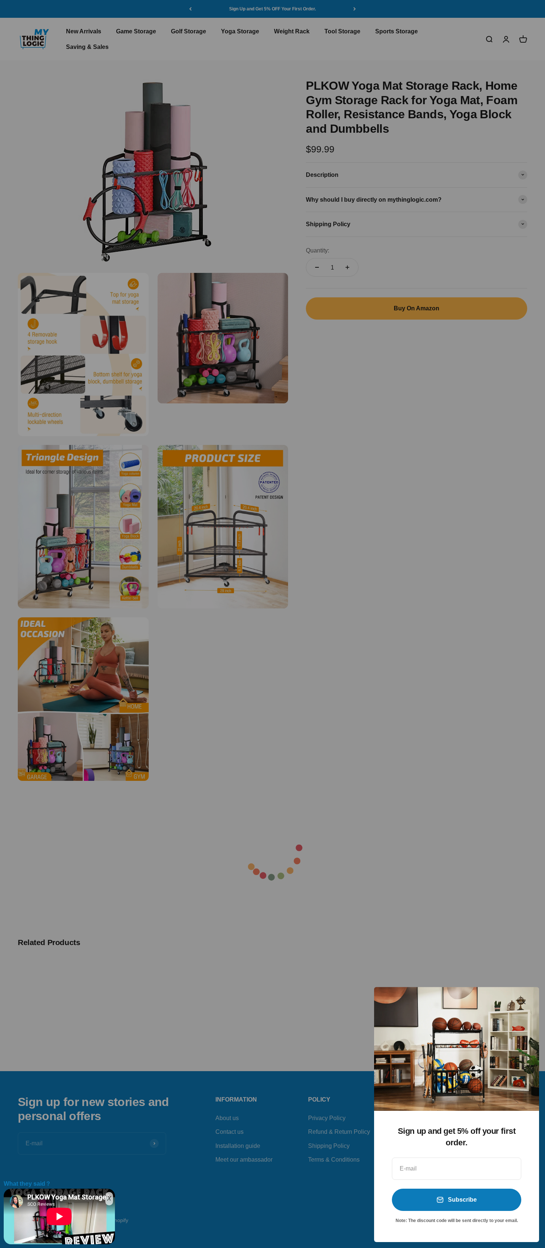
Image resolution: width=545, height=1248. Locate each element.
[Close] (523, 1002)
